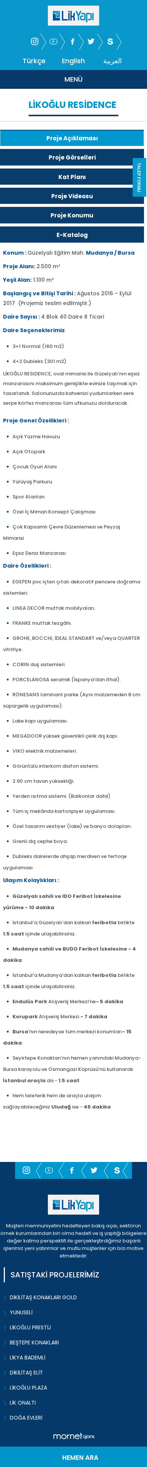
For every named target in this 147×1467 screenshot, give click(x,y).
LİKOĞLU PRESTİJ (30, 1327)
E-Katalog (72, 235)
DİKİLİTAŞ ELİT (26, 1372)
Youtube (53, 41)
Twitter (91, 41)
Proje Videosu (72, 196)
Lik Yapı (73, 16)
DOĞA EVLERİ (26, 1417)
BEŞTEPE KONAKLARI (34, 1342)
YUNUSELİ (21, 1312)
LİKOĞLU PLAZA (28, 1387)
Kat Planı (72, 177)
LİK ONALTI (23, 1402)
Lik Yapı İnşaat (73, 1205)
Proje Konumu (72, 215)
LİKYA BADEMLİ (27, 1357)
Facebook (72, 41)
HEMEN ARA (80, 1457)
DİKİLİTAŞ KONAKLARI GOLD (43, 1297)
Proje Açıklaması (72, 138)
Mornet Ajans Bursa (73, 1436)
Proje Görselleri (72, 157)
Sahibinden (110, 41)
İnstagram (34, 41)
